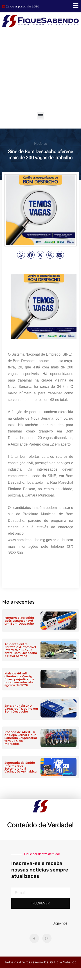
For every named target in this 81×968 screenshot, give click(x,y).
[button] (40, 116)
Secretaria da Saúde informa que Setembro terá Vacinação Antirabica (20, 767)
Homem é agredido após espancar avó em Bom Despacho (19, 620)
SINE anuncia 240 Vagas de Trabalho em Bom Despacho (21, 708)
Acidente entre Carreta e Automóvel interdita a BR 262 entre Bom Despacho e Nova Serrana (20, 650)
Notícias (40, 144)
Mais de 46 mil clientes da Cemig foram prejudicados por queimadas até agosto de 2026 (19, 679)
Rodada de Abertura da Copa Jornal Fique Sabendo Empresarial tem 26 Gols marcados (20, 737)
